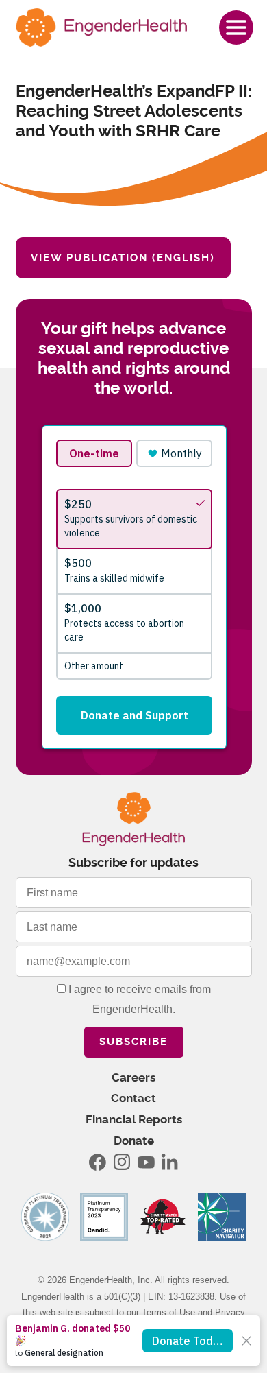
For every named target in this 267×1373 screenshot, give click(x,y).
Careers (133, 1078)
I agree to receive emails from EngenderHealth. (138, 999)
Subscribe (133, 1042)
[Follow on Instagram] (122, 1161)
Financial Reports (134, 1119)
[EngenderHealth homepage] (101, 27)
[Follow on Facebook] (98, 1161)
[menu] (236, 27)
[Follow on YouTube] (146, 1161)
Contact (133, 1098)
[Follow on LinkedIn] (170, 1161)
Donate (134, 1141)
